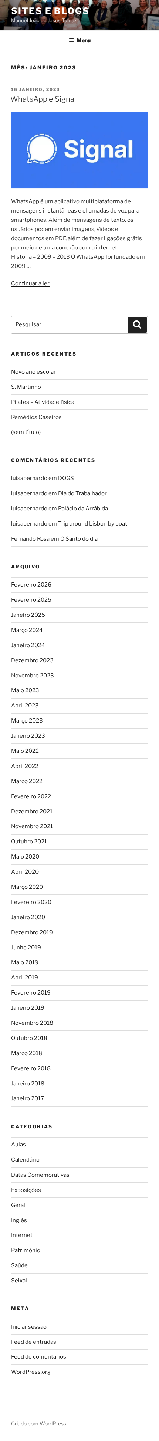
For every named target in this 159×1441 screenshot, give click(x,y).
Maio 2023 (25, 690)
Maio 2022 (25, 751)
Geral (18, 1205)
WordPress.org (31, 1372)
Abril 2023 (25, 705)
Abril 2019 (24, 977)
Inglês (19, 1220)
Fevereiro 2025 (31, 600)
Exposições (26, 1190)
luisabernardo (29, 478)
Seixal (19, 1280)
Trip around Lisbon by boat (92, 523)
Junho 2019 (26, 947)
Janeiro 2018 (27, 1083)
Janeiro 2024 (28, 645)
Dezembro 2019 (32, 932)
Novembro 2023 (32, 675)
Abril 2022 (24, 766)
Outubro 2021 (29, 841)
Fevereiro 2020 (31, 902)
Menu (84, 40)
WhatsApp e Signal (43, 99)
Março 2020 (27, 887)
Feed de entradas (33, 1342)
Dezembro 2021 (32, 811)
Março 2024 (27, 630)
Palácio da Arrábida (83, 508)
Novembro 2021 (32, 826)
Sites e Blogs (50, 11)
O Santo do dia (79, 539)
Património (25, 1250)
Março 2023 (27, 720)
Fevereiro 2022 (31, 796)
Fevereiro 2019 (31, 992)
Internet (22, 1235)
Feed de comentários (38, 1356)
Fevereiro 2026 (31, 584)
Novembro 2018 (32, 1023)
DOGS (66, 478)
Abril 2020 (25, 872)
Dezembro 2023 (32, 660)
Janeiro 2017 (27, 1098)
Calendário (25, 1159)
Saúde (19, 1265)
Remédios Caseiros (36, 417)
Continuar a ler (30, 283)
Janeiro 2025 (28, 615)
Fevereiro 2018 (31, 1068)
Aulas (18, 1144)
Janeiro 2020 (28, 917)
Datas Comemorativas (40, 1175)
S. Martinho (26, 387)
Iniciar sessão (29, 1326)
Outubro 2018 (29, 1038)
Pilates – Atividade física (42, 402)
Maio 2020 (25, 856)
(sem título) (26, 432)
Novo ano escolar (33, 371)
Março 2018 (26, 1053)
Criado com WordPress (38, 1423)
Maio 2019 (24, 962)
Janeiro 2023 (28, 736)
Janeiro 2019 (27, 1008)
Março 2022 (27, 781)
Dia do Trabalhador (82, 493)
